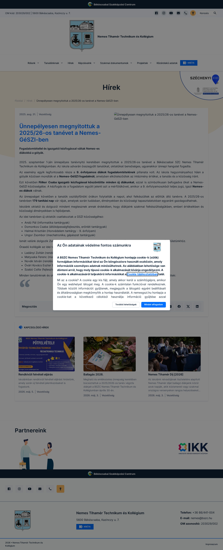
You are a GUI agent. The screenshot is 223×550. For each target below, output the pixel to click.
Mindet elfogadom (153, 304)
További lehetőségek (126, 304)
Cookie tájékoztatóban (142, 274)
